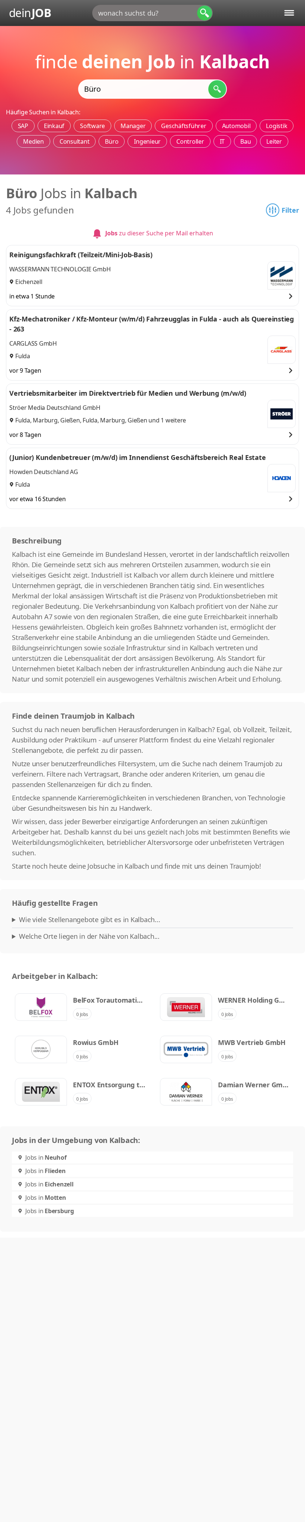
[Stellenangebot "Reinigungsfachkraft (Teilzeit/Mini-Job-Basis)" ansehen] (290, 296)
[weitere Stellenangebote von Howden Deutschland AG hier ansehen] (281, 478)
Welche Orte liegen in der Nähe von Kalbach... (89, 936)
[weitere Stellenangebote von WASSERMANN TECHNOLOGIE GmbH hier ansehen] (281, 275)
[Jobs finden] (217, 89)
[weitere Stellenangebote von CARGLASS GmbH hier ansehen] (281, 350)
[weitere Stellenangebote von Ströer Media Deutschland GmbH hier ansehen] (281, 414)
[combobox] (152, 13)
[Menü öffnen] (289, 13)
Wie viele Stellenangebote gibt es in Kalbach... (89, 919)
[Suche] (204, 13)
